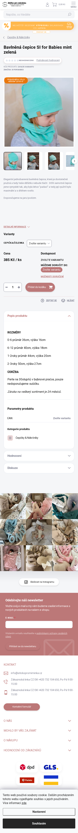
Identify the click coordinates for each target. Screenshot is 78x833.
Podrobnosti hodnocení (48, 60)
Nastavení (39, 811)
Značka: (14, 70)
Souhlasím (39, 823)
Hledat (69, 14)
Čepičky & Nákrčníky (27, 437)
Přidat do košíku (37, 287)
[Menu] (73, 4)
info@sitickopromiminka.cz (26, 673)
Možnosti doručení (52, 276)
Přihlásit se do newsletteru (22, 646)
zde (24, 803)
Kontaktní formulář (22, 706)
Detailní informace (15, 227)
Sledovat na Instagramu (42, 582)
